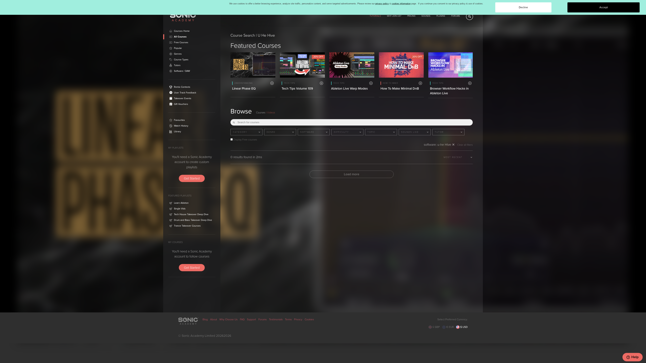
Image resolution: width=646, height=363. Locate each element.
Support (251, 319)
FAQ (242, 319)
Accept (603, 7)
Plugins (440, 16)
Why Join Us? (394, 16)
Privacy (298, 319)
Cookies (309, 319)
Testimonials (276, 319)
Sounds (425, 16)
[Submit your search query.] (234, 121)
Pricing (411, 16)
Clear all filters (465, 145)
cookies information (401, 3)
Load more (351, 174)
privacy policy (382, 3)
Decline (523, 7)
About (213, 319)
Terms (288, 319)
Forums (455, 16)
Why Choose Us (228, 319)
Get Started (192, 178)
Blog (205, 319)
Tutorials (375, 16)
